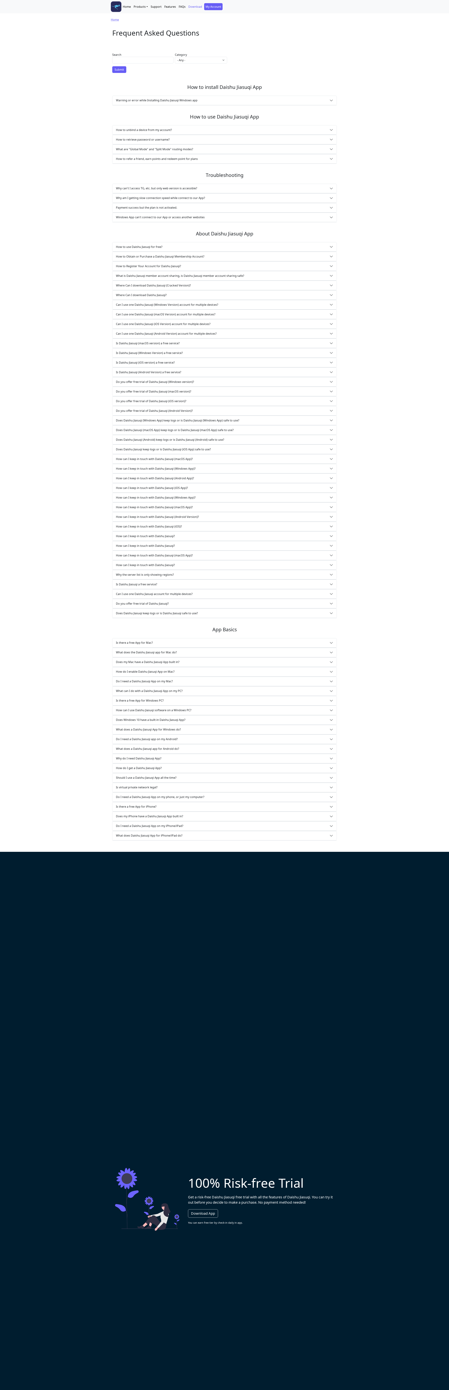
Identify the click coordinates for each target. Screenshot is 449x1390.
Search (116, 55)
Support (156, 7)
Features (170, 7)
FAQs (182, 7)
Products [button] (140, 7)
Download (195, 7)
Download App (203, 1213)
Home (127, 7)
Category (181, 55)
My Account (213, 7)
